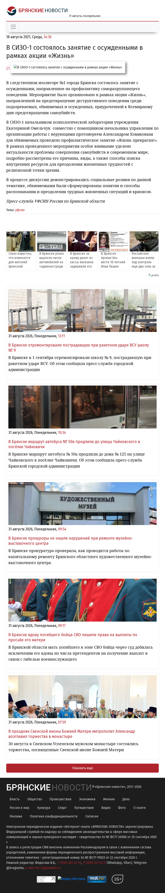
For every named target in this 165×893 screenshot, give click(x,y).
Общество (34, 799)
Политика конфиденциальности (54, 816)
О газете (139, 808)
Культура (43, 808)
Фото (122, 808)
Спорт (62, 808)
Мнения (109, 799)
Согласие (91, 816)
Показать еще (82, 768)
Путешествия (84, 808)
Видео (105, 808)
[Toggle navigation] (13, 27)
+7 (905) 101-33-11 (94, 863)
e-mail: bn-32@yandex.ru (42, 868)
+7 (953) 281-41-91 (69, 863)
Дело (126, 799)
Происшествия (60, 799)
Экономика (87, 799)
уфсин (20, 210)
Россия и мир (19, 808)
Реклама (16, 816)
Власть (15, 799)
